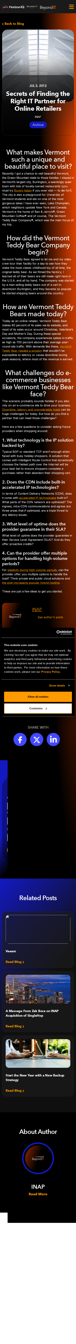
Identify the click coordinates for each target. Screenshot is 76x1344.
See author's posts (50, 617)
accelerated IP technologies (37, 498)
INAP (37, 609)
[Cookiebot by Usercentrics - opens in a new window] (56, 632)
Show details (57, 685)
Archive (38, 125)
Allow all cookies (38, 696)
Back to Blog (14, 23)
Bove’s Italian (23, 190)
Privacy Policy (50, 671)
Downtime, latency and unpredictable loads (31, 409)
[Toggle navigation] (71, 6)
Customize (36, 708)
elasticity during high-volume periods (32, 570)
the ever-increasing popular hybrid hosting (30, 582)
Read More (38, 1194)
